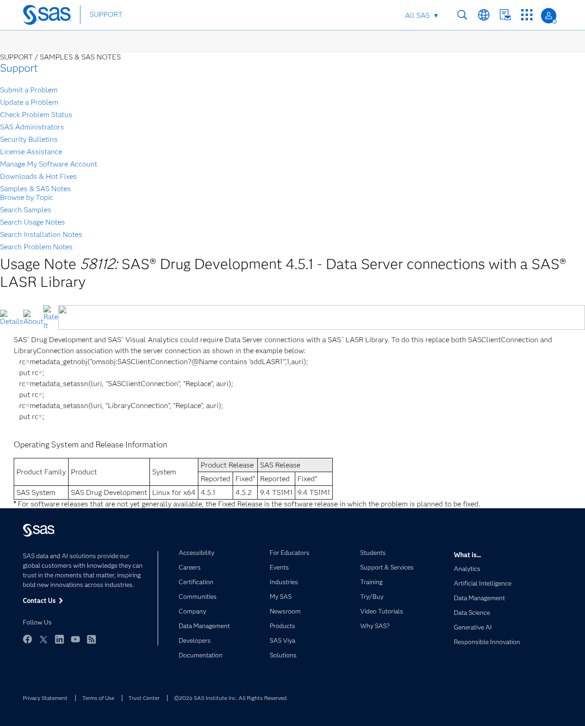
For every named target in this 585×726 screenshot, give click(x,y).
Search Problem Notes (36, 246)
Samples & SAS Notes (35, 188)
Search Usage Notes (32, 222)
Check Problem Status (36, 114)
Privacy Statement (45, 697)
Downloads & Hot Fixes (38, 176)
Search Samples (25, 209)
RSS (91, 639)
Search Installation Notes (41, 234)
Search (462, 15)
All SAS (417, 15)
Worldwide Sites (483, 15)
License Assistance (31, 151)
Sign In (549, 16)
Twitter (43, 639)
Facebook (27, 639)
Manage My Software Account (48, 164)
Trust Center (144, 697)
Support (19, 68)
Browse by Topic (26, 197)
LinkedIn (59, 639)
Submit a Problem (29, 90)
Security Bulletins (29, 139)
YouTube (75, 639)
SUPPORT (106, 14)
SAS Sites (526, 15)
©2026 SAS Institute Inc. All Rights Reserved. (231, 697)
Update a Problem (29, 102)
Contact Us (505, 15)
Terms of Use (98, 697)
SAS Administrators (32, 127)
